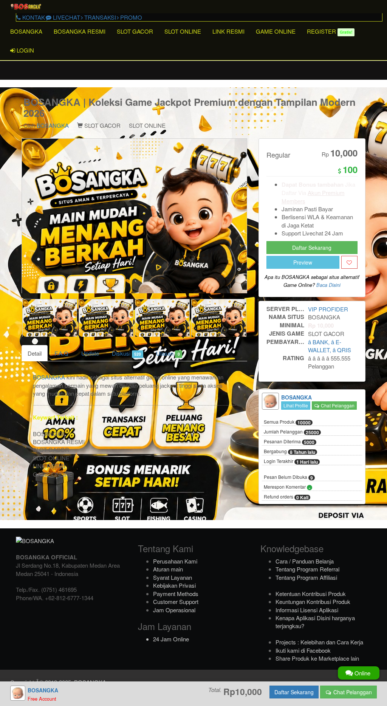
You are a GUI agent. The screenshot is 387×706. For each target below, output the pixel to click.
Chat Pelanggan (337, 405)
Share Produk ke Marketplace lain (317, 658)
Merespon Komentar (287, 487)
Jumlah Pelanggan (291, 432)
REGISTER (329, 31)
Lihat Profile (295, 405)
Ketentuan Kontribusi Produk (311, 594)
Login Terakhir (291, 461)
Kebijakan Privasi (174, 585)
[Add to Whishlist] (349, 262)
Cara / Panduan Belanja (305, 561)
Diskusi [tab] (126, 353)
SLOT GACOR (135, 31)
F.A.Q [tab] (61, 353)
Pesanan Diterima (289, 442)
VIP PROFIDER (328, 309)
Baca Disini (328, 285)
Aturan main (168, 569)
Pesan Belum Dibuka (288, 477)
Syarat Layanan (172, 577)
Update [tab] (90, 353)
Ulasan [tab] (168, 353)
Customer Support (175, 601)
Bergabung (289, 451)
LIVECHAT (65, 17)
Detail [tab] (35, 353)
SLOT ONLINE (182, 31)
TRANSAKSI (99, 17)
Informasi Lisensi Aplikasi (307, 610)
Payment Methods (175, 594)
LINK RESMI (228, 31)
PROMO (130, 17)
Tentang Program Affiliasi (306, 577)
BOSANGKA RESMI (79, 31)
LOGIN (24, 50)
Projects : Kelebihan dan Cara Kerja (319, 642)
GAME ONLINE (276, 31)
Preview (302, 262)
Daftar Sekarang (311, 247)
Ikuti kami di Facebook (303, 650)
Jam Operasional (174, 610)
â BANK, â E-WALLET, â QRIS (329, 346)
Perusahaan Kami (175, 561)
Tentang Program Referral (307, 569)
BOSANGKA (26, 31)
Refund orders (286, 497)
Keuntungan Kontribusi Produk (313, 601)
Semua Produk (287, 422)
